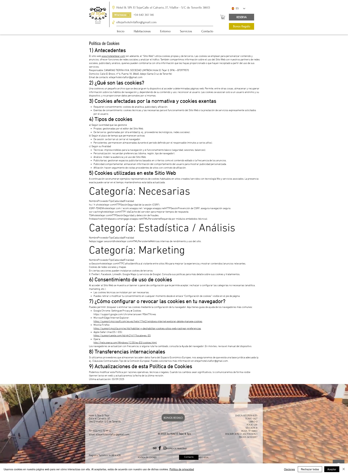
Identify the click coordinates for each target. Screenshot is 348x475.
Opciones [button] (289, 469)
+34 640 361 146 (144, 14)
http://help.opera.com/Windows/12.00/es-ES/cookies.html (125, 342)
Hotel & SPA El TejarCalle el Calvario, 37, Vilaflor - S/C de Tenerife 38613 (163, 7)
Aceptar (331, 469)
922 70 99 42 (104, 431)
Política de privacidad (181, 469)
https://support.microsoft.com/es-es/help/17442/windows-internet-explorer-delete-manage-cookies (148, 321)
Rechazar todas (310, 469)
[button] (223, 17)
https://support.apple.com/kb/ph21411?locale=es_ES (122, 335)
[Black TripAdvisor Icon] (155, 448)
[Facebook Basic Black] (160, 448)
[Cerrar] (343, 469)
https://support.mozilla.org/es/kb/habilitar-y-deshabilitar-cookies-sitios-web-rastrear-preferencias (147, 328)
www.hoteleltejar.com (113, 56)
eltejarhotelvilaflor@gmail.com (211, 361)
